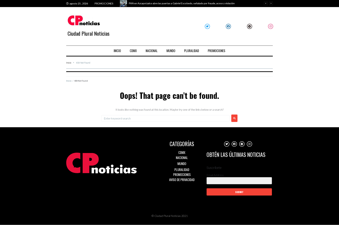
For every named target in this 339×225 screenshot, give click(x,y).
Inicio (68, 63)
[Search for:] (166, 118)
